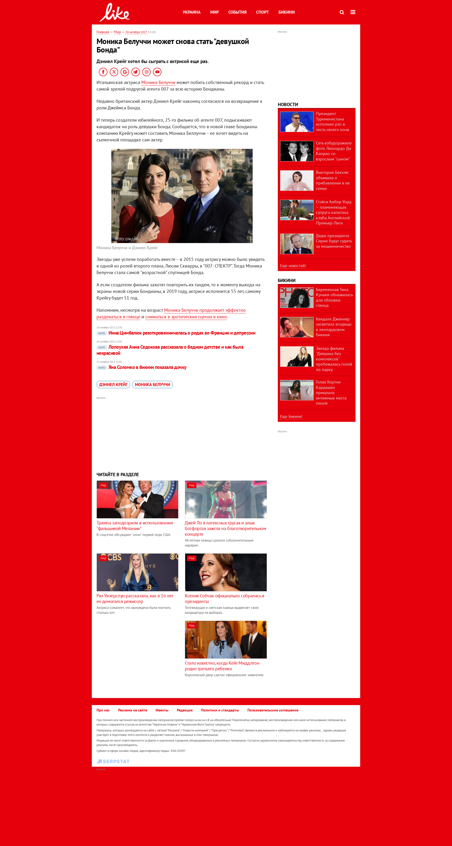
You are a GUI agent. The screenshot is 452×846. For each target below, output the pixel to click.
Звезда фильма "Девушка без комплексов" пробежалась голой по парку (334, 359)
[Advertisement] (182, 434)
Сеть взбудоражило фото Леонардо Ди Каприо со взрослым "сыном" (334, 151)
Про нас (103, 710)
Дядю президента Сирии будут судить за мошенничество (334, 241)
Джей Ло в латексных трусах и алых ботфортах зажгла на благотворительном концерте (225, 528)
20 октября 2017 (136, 32)
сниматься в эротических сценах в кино (186, 317)
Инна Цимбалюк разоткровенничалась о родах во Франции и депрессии (176, 333)
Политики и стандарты (220, 710)
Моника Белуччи (158, 82)
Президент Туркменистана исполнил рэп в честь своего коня (332, 121)
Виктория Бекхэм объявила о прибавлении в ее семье (333, 180)
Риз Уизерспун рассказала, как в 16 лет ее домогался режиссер (135, 598)
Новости (288, 104)
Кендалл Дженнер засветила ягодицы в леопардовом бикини (333, 327)
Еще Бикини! (291, 416)
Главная (103, 31)
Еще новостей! (293, 265)
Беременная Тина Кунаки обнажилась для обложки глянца (334, 297)
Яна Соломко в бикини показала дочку (142, 367)
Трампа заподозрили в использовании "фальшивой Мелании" (135, 525)
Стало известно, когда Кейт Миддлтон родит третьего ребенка (222, 666)
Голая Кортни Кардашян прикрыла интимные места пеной (331, 392)
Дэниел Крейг (113, 384)
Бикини (286, 12)
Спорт (262, 12)
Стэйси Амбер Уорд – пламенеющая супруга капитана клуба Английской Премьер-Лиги (333, 212)
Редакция (185, 710)
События (237, 12)
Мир (214, 12)
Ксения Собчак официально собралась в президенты (224, 598)
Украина (192, 12)
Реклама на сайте (132, 710)
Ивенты (162, 710)
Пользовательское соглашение (273, 710)
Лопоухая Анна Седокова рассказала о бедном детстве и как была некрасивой (170, 350)
